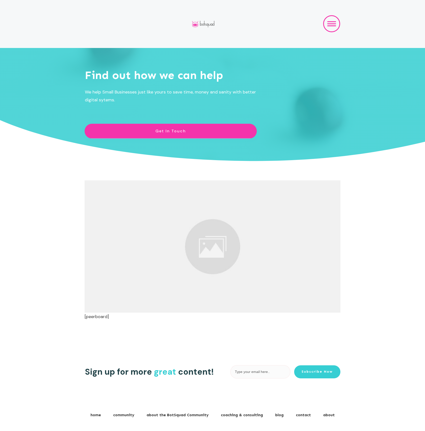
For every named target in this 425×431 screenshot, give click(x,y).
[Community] (212, 246)
